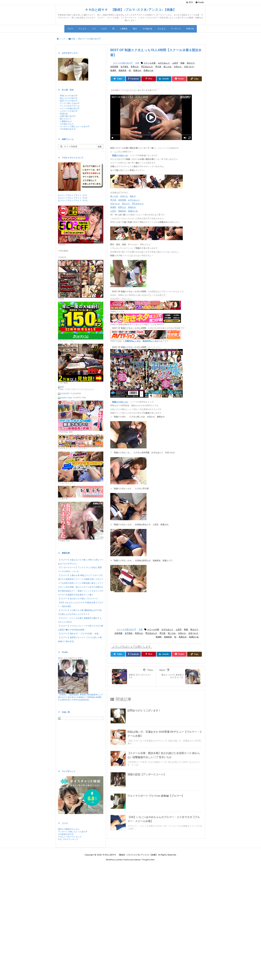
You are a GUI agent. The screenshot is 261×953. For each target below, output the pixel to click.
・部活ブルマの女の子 (68, 101)
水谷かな (178, 66)
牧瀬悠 (113, 70)
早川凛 (158, 66)
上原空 (175, 63)
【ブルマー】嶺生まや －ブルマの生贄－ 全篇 (78, 633)
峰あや (133, 196)
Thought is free (148, 860)
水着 (73, 39)
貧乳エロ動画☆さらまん (69, 829)
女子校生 (124, 66)
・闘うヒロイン (65, 119)
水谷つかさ (189, 66)
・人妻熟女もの (65, 121)
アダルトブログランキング (70, 837)
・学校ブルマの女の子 (68, 96)
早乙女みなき (147, 66)
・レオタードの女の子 (68, 111)
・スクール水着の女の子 (69, 108)
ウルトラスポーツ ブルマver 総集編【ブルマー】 (155, 795)
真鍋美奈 (122, 70)
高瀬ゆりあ (148, 70)
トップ (62, 39)
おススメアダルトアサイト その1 (72, 195)
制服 (182, 63)
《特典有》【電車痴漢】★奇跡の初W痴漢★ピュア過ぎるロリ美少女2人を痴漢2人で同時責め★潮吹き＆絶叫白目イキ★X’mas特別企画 (80, 697)
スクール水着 (150, 63)
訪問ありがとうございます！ (144, 710)
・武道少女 (63, 114)
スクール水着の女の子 (91, 39)
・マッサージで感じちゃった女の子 (73, 126)
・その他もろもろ (66, 124)
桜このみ (167, 66)
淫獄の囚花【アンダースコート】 (146, 774)
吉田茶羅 (114, 66)
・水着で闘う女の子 (67, 116)
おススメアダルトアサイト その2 (72, 198)
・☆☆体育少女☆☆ (67, 129)
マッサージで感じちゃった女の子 (72, 832)
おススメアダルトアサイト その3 (72, 200)
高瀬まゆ (137, 70)
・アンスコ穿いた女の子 (69, 103)
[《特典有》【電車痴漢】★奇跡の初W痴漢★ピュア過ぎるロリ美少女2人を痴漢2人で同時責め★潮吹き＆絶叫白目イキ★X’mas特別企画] (73, 676)
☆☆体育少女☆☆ (66, 834)
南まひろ (191, 63)
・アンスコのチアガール (69, 106)
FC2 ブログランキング (68, 839)
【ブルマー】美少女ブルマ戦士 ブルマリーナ (78, 598)
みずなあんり (164, 63)
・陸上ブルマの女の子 (68, 98)
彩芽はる (135, 66)
